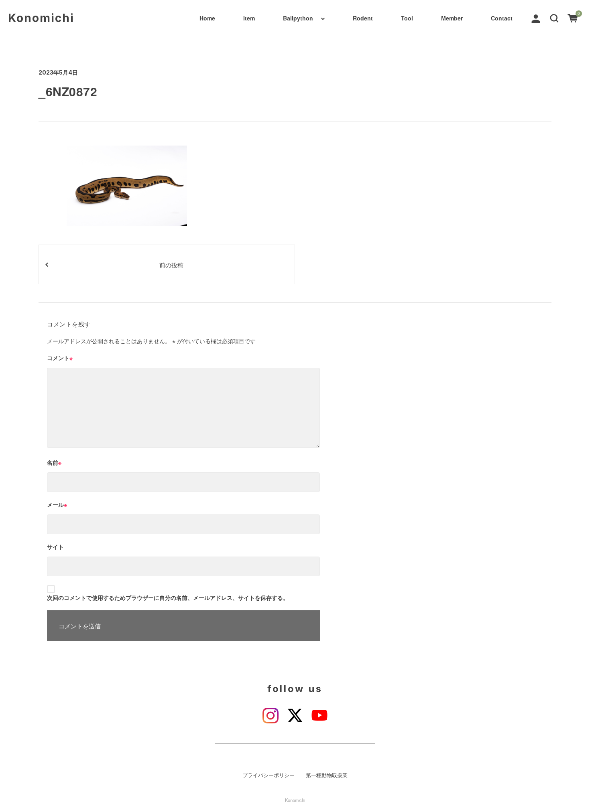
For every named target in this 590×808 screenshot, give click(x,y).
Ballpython (298, 18)
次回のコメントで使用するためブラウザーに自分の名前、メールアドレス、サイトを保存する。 (168, 597)
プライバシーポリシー (268, 775)
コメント (60, 358)
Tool (407, 18)
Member (452, 18)
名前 (54, 462)
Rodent (363, 18)
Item (249, 18)
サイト (55, 547)
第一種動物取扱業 (327, 775)
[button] (554, 18)
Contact (502, 18)
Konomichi (41, 18)
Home (207, 18)
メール (57, 504)
